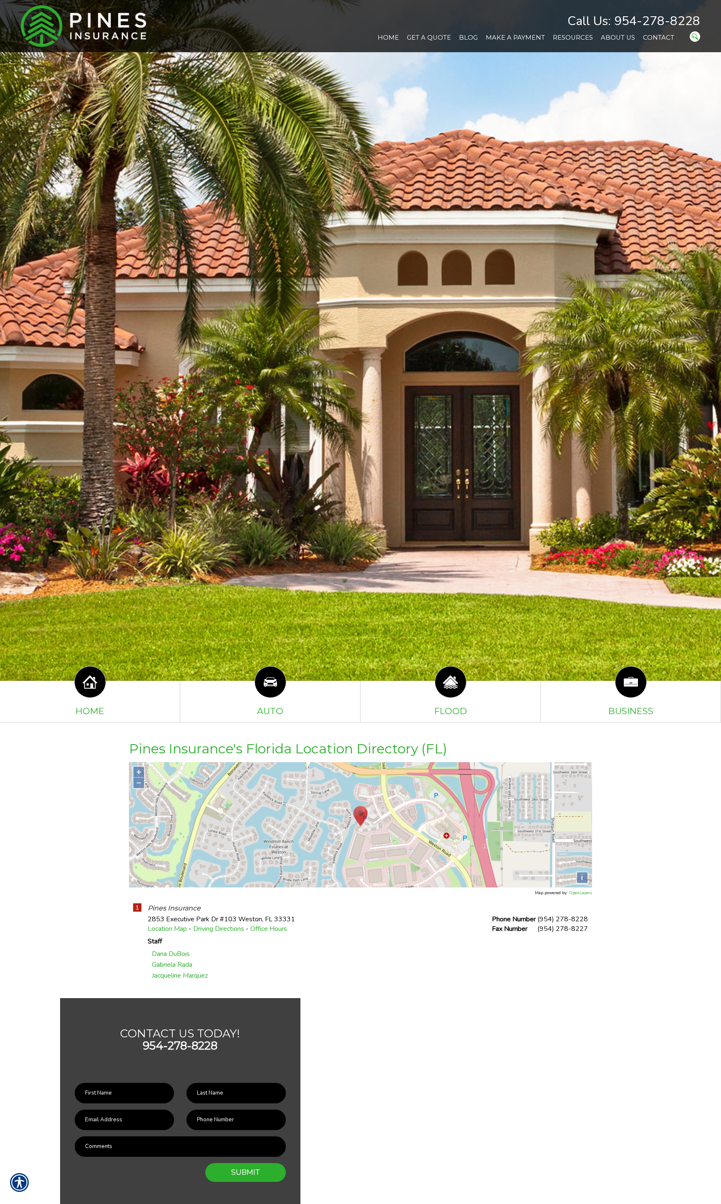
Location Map (167, 928)
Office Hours (268, 928)
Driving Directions (218, 928)
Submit (245, 1172)
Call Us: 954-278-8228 (633, 21)
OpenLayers (580, 893)
